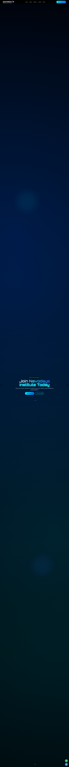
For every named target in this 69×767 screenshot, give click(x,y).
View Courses (29, 393)
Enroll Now (60, 2)
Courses (35, 2)
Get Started (39, 393)
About (30, 2)
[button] (67, 385)
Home (27, 2)
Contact (39, 2)
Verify (44, 2)
